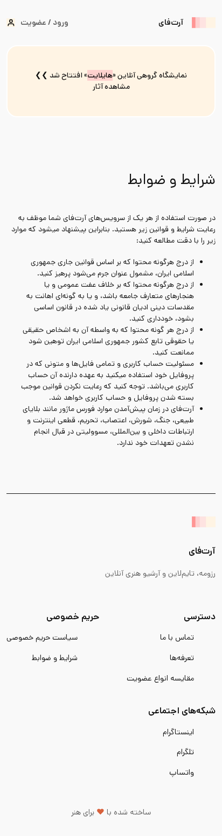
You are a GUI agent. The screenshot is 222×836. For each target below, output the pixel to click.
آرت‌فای (170, 22)
